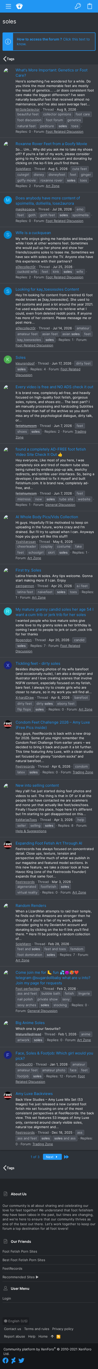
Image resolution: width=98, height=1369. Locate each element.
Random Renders (31, 905)
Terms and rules (36, 1329)
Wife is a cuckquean (33, 232)
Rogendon (24, 640)
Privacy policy (62, 1329)
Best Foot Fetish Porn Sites (24, 1260)
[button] (9, 6)
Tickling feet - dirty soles (38, 663)
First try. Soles (28, 570)
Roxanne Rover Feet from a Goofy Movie (51, 143)
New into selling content (37, 785)
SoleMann (23, 169)
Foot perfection (28, 989)
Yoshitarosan (26, 542)
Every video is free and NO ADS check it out (54, 386)
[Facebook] (6, 1360)
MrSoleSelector (28, 109)
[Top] (52, 1336)
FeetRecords (12, 1268)
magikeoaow (25, 209)
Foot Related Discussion (64, 131)
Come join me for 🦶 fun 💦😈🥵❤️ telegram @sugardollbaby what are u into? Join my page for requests (53, 977)
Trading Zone (83, 772)
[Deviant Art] (13, 1360)
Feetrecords (25, 766)
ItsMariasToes (26, 820)
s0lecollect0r (26, 267)
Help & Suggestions (31, 831)
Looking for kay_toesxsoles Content (47, 289)
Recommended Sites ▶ (21, 1277)
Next (50, 1157)
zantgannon (25, 586)
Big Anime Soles (30, 1022)
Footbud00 (24, 1064)
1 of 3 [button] (35, 1157)
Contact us (12, 1329)
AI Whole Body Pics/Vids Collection (47, 516)
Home (43, 1336)
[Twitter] (21, 1360)
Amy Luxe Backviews (34, 1093)
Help (31, 1336)
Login (7, 1298)
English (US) (17, 1321)
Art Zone (53, 186)
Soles (21, 357)
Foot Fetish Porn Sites (20, 1251)
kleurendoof (25, 363)
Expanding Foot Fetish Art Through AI (49, 843)
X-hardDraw (25, 697)
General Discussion (60, 505)
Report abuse (14, 1336)
